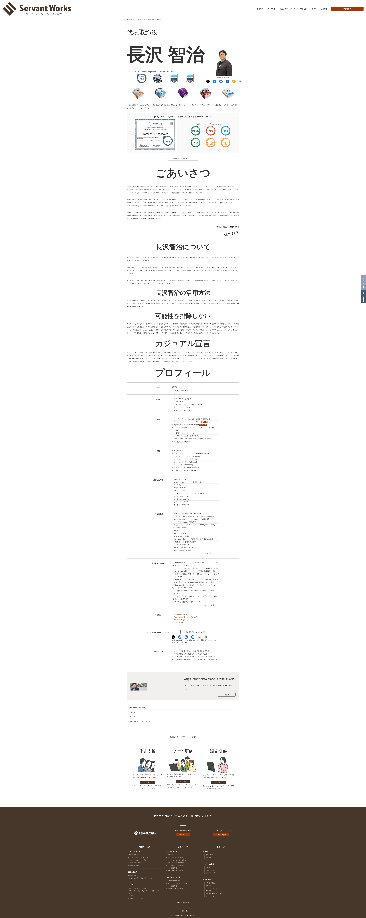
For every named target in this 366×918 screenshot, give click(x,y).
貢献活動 (208, 891)
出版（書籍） (210, 855)
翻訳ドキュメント (211, 873)
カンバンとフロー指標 (136, 898)
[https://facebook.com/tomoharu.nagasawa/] (221, 81)
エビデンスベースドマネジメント (139, 888)
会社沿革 (208, 885)
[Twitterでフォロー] (183, 911)
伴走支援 (260, 9)
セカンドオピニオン (135, 862)
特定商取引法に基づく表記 (214, 893)
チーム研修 (271, 9)
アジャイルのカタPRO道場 (137, 860)
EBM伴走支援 (133, 855)
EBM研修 (170, 855)
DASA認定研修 (172, 868)
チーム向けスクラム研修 (175, 857)
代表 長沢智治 (210, 883)
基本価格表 (132, 875)
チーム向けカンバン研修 (175, 865)
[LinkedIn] (227, 81)
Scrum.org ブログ (180, 614)
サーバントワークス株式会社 (187, 915)
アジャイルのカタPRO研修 (176, 862)
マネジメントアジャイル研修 (177, 860)
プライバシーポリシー (183, 902)
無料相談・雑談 (134, 865)
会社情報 (324, 9)
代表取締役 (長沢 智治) (137, 708)
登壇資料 (208, 857)
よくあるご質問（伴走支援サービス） (141, 878)
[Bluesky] (214, 81)
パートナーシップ (211, 888)
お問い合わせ (183, 835)
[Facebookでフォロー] (179, 911)
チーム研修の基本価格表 (175, 870)
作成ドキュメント (211, 870)
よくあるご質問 (221, 835)
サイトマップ (210, 896)
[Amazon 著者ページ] (234, 81)
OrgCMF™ (133, 717)
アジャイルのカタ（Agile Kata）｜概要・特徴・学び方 (145, 892)
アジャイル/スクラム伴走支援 (138, 857)
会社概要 (132, 712)
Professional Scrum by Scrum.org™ (142, 721)
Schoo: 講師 (178, 439)
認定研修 (283, 9)
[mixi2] (199, 637)
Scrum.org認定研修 (174, 880)
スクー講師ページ (180, 623)
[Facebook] (186, 637)
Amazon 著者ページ (181, 620)
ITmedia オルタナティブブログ (185, 617)
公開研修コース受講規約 (175, 888)
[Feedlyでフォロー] (187, 911)
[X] (208, 81)
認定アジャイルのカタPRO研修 (177, 883)
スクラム (132, 895)
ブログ (314, 9)
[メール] (240, 81)
